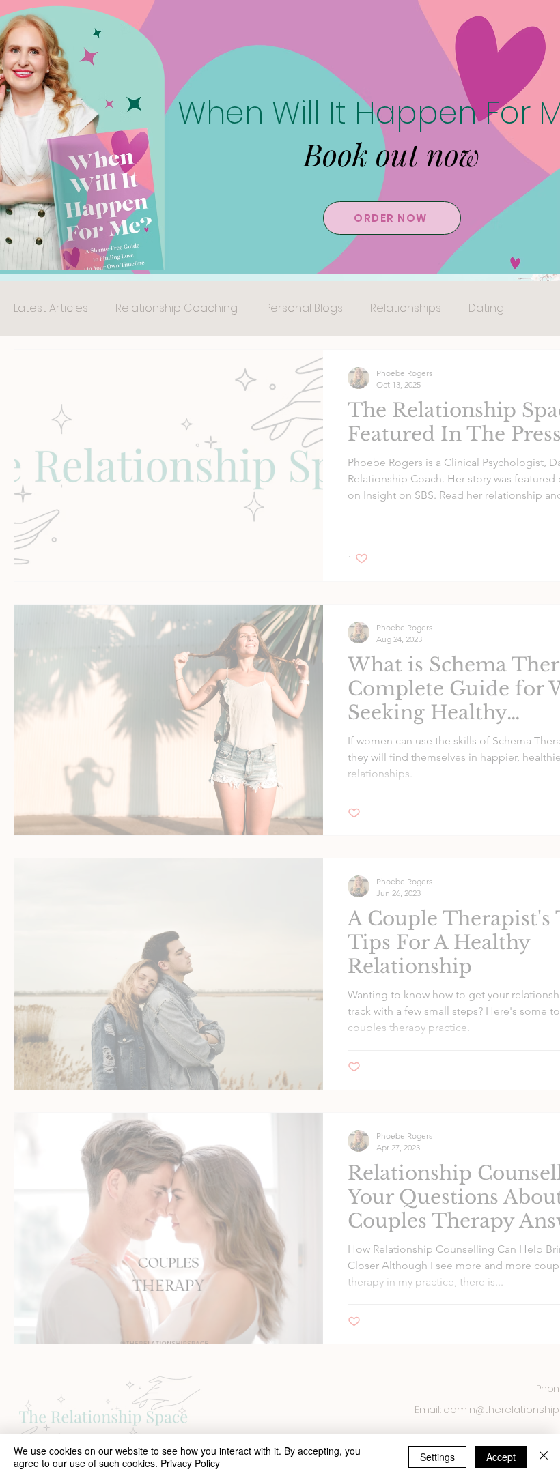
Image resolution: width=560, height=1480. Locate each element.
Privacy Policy (190, 1463)
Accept (501, 1457)
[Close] (543, 1457)
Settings (437, 1457)
